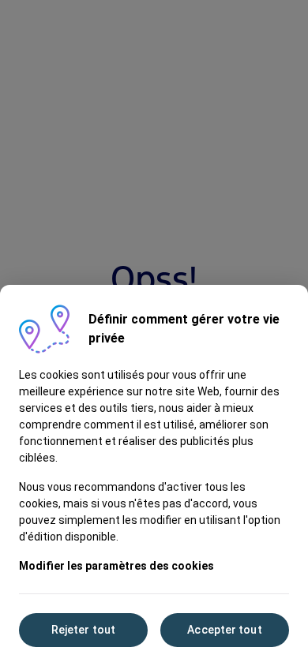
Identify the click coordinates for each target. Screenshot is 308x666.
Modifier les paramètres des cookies (116, 565)
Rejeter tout (83, 629)
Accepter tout (224, 629)
